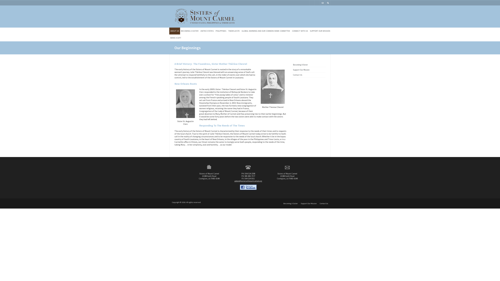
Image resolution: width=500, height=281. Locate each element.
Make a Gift (175, 38)
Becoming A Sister (189, 31)
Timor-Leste (234, 31)
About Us (174, 31)
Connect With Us (300, 31)
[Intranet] (317, 2)
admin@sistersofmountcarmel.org (248, 181)
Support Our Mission (320, 31)
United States (207, 31)
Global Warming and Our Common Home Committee (266, 31)
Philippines (221, 31)
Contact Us (297, 75)
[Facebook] (312, 2)
